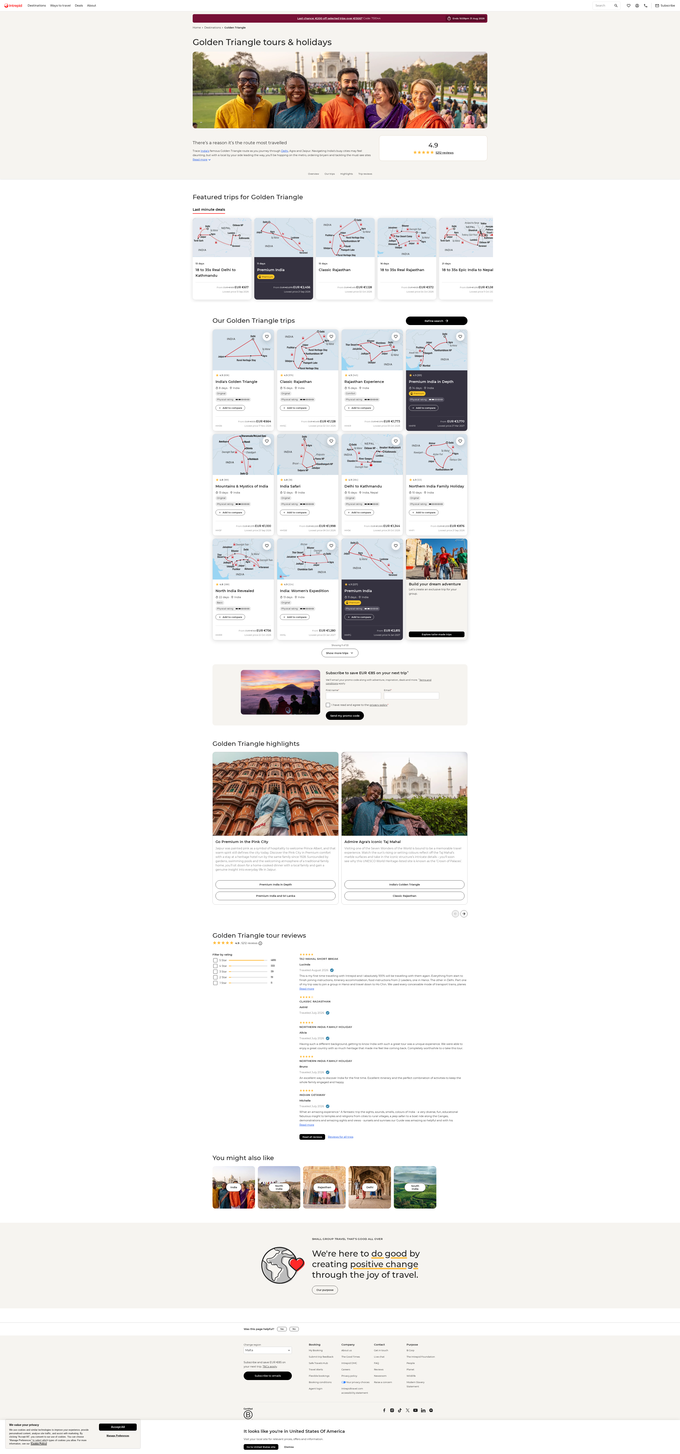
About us (346, 1350)
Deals (79, 5)
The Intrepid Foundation (421, 1356)
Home (197, 27)
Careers (345, 1369)
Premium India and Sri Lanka (275, 895)
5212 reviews (445, 152)
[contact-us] (645, 5)
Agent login (315, 1388)
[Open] (260, 943)
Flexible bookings (319, 1375)
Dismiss (289, 1447)
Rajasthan (324, 1187)
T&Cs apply (270, 1366)
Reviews (378, 1369)
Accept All (118, 1427)
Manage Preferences (118, 1435)
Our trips (330, 173)
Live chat (379, 1356)
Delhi (284, 151)
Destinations (37, 5)
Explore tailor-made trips (437, 634)
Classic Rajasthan (404, 895)
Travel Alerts (316, 1369)
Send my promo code (344, 715)
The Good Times (350, 1356)
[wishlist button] (267, 336)
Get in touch (381, 1350)
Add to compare (232, 407)
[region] (73, 1433)
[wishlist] (628, 5)
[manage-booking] (637, 5)
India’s (205, 151)
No (294, 1329)
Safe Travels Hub (318, 1363)
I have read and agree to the (360, 705)
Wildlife (411, 1375)
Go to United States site (261, 1447)
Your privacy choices (357, 1382)
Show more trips (337, 653)
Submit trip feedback (321, 1356)
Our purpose (324, 1290)
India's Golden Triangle (404, 884)
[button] (267, 336)
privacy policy (378, 705)
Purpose (412, 1344)
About (91, 5)
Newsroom (380, 1375)
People (411, 1363)
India (233, 1187)
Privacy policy (349, 1375)
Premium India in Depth (275, 884)
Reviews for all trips (340, 1136)
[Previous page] (455, 913)
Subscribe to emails (268, 1375)
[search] (603, 6)
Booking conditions (320, 1382)
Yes (282, 1329)
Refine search (435, 321)
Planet (410, 1369)
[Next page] (464, 913)
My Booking (316, 1350)
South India (415, 1187)
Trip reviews (365, 173)
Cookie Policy (38, 1443)
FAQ (376, 1363)
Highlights (346, 173)
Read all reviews (312, 1136)
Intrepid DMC (349, 1363)
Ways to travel (60, 5)
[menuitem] (13, 6)
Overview (313, 173)
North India (279, 1187)
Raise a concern (383, 1382)
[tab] (209, 209)
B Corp (410, 1350)
